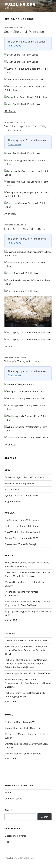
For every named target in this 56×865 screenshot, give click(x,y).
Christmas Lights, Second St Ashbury (24, 477)
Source (8, 620)
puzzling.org (20, 4)
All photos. (10, 111)
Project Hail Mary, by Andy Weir (20, 722)
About (7, 792)
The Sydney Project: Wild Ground (21, 520)
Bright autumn (12, 501)
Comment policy (13, 798)
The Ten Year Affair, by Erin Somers (22, 753)
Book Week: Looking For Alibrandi (22, 532)
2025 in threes (12, 489)
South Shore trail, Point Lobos (24, 31)
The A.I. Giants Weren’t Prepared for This (25, 640)
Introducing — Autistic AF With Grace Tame (27, 673)
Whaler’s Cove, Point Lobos (23, 361)
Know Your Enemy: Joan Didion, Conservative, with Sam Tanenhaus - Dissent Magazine (28, 683)
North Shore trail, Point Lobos (24, 228)
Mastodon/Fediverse (15, 836)
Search (8, 810)
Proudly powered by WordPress (19, 858)
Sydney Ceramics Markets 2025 (21, 495)
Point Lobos (14, 45)
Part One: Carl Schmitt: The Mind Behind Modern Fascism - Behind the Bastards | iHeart (25, 650)
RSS (15, 620)
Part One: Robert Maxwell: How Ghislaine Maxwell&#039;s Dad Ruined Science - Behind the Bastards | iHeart (25, 664)
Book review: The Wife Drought (20, 544)
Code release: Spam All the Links (21, 526)
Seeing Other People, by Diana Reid (22, 728)
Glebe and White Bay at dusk (19, 483)
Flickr (7, 842)
